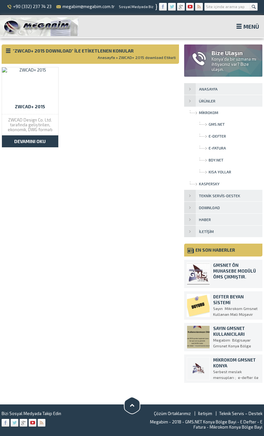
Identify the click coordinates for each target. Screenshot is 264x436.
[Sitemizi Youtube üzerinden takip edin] (190, 7)
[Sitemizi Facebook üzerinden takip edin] (163, 7)
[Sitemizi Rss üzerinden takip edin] (199, 7)
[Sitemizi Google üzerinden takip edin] (181, 7)
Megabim (159, 421)
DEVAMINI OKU (30, 141)
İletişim (205, 413)
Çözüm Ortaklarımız (172, 413)
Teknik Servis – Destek (240, 413)
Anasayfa (106, 57)
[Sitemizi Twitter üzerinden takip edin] (172, 7)
